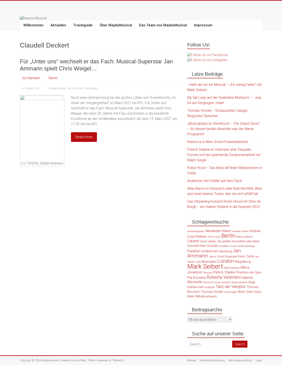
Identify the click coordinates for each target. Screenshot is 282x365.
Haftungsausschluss (240, 360)
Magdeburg (243, 261)
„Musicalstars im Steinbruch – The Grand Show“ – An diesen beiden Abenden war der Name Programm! (223, 128)
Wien (190, 296)
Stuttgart (210, 287)
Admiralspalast (195, 231)
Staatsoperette (239, 282)
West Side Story (249, 292)
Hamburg (225, 251)
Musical (208, 272)
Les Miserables (206, 261)
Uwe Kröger (230, 291)
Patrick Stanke (224, 272)
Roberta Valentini (224, 277)
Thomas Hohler (212, 292)
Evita (233, 246)
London (226, 261)
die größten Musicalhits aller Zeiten (238, 241)
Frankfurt (193, 251)
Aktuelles (58, 25)
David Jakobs (208, 241)
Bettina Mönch (244, 236)
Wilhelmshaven (206, 296)
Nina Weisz (91, 88)
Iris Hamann (31, 78)
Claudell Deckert (57, 88)
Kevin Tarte (246, 256)
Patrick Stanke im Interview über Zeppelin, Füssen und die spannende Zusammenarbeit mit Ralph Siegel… (223, 154)
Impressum (203, 25)
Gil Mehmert (209, 251)
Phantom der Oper (248, 272)
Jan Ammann (75, 88)
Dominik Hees (196, 246)
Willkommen (33, 25)
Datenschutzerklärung (212, 360)
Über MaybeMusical (116, 25)
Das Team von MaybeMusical (163, 25)
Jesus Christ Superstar (223, 256)
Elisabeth (224, 246)
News (53, 78)
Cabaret (193, 241)
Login (259, 360)
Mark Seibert (205, 266)
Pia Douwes (196, 277)
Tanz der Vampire (230, 286)
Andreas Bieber (240, 231)
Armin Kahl (214, 236)
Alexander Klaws (218, 231)
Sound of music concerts (217, 282)
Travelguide (83, 25)
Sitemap (191, 360)
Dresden (213, 246)
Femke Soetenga (246, 246)
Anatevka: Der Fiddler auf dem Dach (214, 181)
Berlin (228, 235)
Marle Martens (232, 267)
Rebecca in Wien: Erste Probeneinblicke (217, 142)
